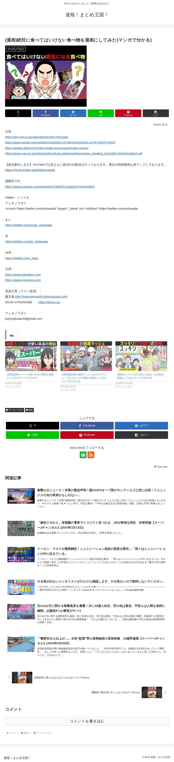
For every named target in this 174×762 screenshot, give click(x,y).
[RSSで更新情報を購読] (91, 454)
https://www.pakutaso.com (23, 274)
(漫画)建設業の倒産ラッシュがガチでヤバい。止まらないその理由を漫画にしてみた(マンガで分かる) (84, 378)
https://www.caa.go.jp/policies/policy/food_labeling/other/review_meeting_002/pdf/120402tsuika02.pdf (73, 153)
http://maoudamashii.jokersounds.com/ (41, 296)
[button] (156, 113)
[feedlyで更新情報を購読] (83, 454)
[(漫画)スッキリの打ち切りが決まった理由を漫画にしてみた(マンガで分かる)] (141, 356)
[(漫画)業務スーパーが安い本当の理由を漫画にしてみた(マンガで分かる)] (31, 356)
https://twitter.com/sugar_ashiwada (28, 225)
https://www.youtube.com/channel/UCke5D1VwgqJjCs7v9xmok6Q (50, 186)
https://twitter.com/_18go (21, 258)
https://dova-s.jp (49, 302)
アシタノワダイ (16, 410)
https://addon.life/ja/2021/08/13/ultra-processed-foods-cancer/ (46, 148)
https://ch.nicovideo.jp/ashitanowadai (30, 170)
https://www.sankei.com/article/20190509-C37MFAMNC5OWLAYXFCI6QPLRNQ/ (60, 142)
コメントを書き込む (87, 721)
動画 (31, 410)
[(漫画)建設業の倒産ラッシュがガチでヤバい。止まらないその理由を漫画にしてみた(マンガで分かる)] (86, 356)
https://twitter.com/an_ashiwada (26, 241)
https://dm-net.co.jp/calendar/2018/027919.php (36, 137)
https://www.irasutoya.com (23, 280)
